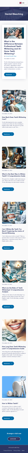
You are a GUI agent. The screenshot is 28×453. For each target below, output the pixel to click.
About (23, 450)
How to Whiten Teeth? (10, 403)
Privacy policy (17, 450)
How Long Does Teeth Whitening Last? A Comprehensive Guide (14, 347)
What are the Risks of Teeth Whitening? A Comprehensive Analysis (13, 290)
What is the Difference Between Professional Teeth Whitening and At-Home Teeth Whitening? (13, 47)
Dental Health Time (11, 56)
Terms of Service (8, 450)
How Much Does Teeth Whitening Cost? (14, 118)
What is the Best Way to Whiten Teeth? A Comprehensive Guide (13, 175)
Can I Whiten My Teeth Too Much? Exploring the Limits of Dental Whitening (13, 231)
